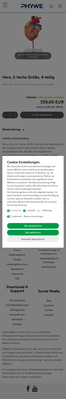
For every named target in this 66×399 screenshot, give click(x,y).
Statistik (31, 211)
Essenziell (16, 211)
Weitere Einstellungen (33, 216)
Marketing (47, 211)
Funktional (16, 216)
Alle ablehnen (33, 232)
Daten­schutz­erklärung (17, 205)
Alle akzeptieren (33, 225)
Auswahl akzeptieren (33, 239)
